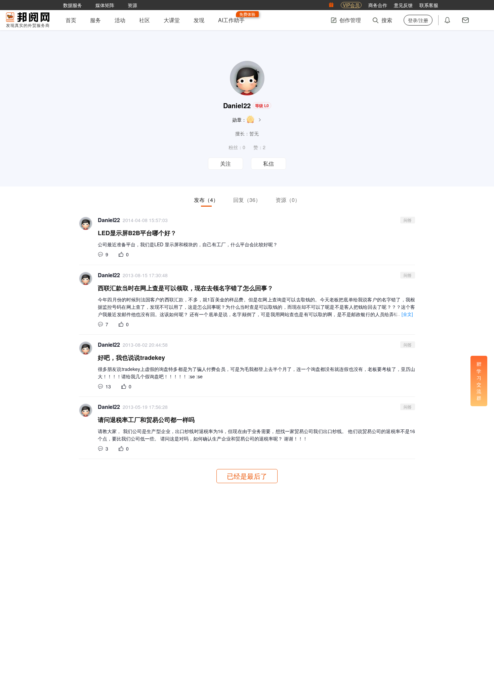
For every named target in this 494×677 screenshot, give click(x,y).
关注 (225, 164)
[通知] (447, 20)
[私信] (465, 20)
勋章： (239, 119)
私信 (268, 164)
